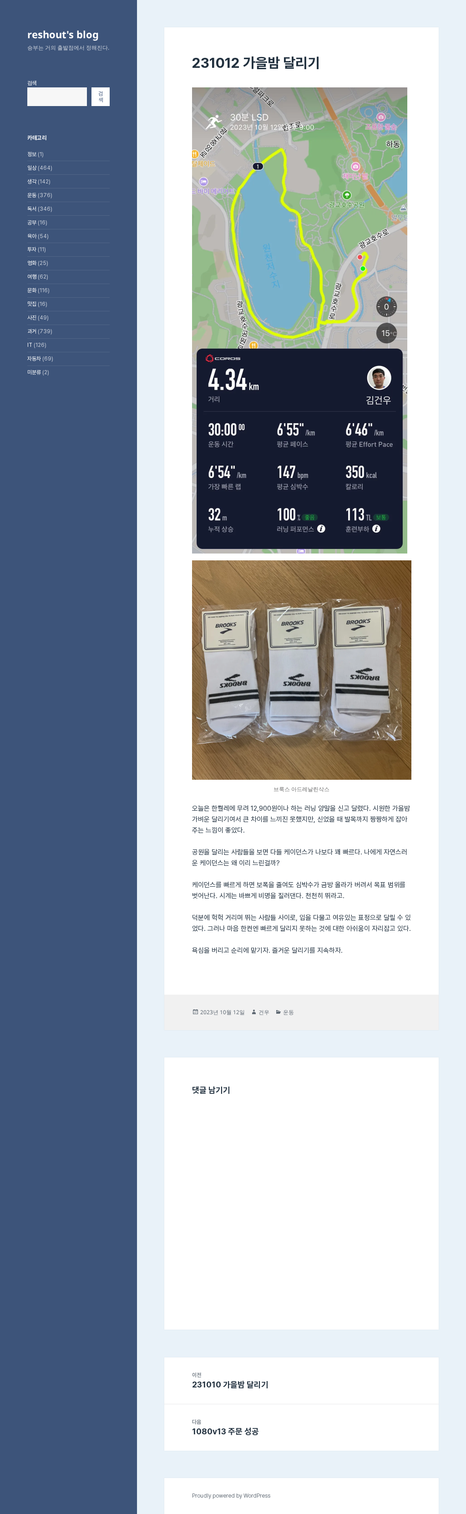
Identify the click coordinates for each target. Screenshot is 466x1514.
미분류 (34, 372)
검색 (31, 83)
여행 (31, 277)
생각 (31, 181)
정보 (31, 154)
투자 (31, 249)
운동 (31, 195)
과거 (31, 331)
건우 (263, 1012)
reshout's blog (63, 34)
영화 (31, 263)
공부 (31, 222)
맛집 (31, 304)
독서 (31, 209)
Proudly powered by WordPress (231, 1496)
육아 (31, 236)
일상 (31, 168)
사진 (31, 318)
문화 (31, 290)
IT (29, 345)
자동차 (34, 359)
